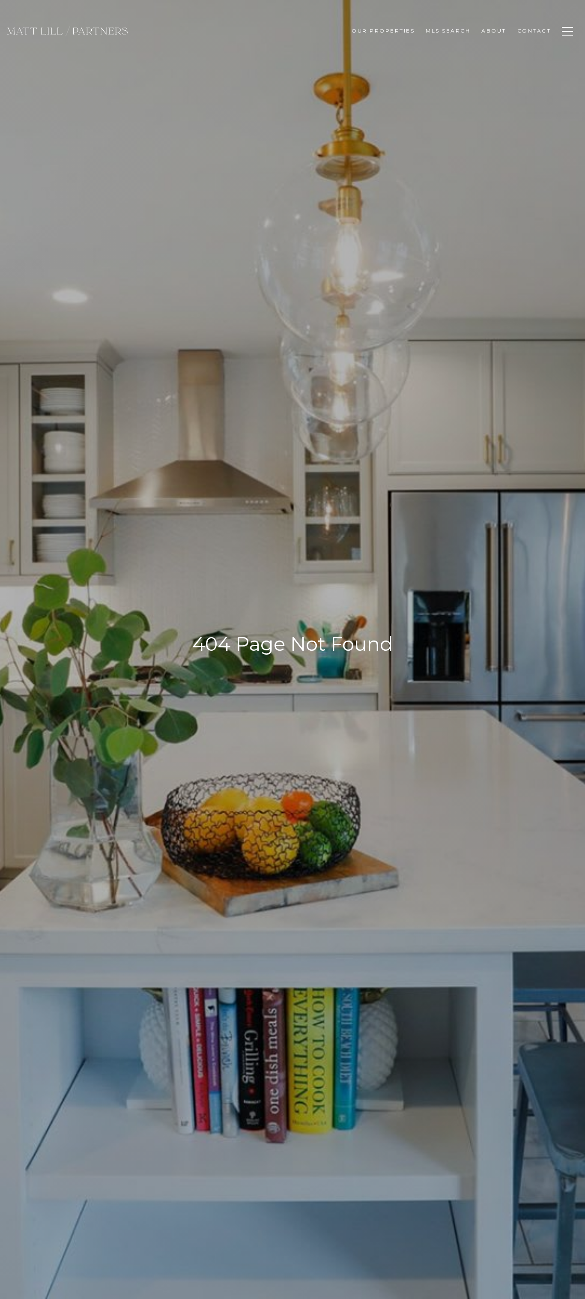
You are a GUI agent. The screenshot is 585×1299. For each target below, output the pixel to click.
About (493, 30)
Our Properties (383, 30)
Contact (534, 30)
